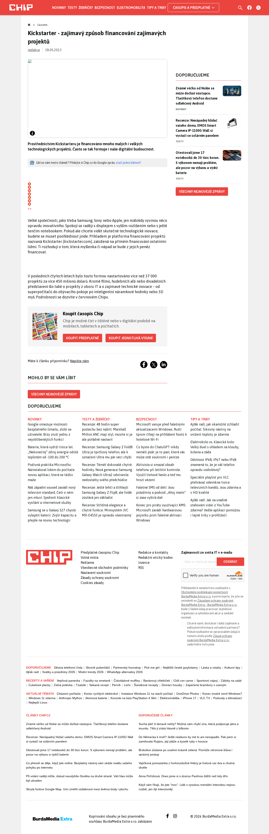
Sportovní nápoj (207, 680)
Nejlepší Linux (38, 702)
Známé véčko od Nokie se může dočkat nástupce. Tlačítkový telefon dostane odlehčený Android (197, 95)
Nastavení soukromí (96, 573)
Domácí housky (172, 685)
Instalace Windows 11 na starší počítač (147, 693)
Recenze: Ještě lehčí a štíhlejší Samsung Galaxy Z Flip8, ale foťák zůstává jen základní (107, 492)
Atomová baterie (96, 698)
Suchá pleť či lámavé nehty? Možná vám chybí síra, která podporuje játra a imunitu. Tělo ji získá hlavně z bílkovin (189, 726)
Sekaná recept (99, 685)
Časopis (42, 25)
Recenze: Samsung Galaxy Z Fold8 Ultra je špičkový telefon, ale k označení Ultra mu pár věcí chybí (107, 452)
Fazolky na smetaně (96, 680)
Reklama (87, 562)
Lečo (127, 685)
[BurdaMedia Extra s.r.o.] (49, 557)
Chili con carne (183, 680)
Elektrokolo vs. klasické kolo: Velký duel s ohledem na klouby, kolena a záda (214, 447)
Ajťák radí (32, 672)
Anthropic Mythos (70, 698)
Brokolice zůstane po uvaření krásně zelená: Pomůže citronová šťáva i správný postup (185, 752)
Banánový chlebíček (156, 680)
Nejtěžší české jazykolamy (180, 667)
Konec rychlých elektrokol (101, 693)
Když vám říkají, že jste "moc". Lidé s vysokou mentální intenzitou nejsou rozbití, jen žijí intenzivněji (187, 787)
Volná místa (89, 557)
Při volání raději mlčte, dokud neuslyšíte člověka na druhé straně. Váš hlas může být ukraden (79, 778)
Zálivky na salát (231, 680)
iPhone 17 (189, 698)
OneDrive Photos (187, 693)
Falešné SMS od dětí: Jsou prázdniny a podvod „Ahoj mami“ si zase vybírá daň (161, 492)
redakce (34, 50)
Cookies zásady (92, 583)
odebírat (230, 561)
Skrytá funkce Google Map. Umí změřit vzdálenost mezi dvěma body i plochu (77, 789)
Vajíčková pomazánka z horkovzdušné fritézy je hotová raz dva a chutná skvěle (187, 765)
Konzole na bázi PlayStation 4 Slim (134, 698)
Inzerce (144, 562)
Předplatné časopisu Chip (100, 552)
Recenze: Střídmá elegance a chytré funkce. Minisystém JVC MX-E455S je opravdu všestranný (106, 510)
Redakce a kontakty (153, 552)
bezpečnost (146, 419)
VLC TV (205, 698)
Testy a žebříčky (96, 419)
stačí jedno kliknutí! (128, 162)
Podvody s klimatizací (227, 698)
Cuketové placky (39, 685)
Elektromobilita (131, 7)
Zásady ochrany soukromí (100, 578)
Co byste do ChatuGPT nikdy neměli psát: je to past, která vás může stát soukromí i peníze (160, 452)
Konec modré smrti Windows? (222, 693)
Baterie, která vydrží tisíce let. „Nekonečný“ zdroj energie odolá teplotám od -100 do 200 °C (53, 452)
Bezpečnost (105, 7)
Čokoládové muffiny (127, 680)
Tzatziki (81, 685)
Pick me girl (152, 667)
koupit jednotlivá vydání (131, 338)
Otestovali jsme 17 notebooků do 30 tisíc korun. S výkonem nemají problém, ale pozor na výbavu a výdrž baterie (197, 163)
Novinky (59, 7)
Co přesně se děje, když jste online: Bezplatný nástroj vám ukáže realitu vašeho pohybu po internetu (79, 765)
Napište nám (79, 361)
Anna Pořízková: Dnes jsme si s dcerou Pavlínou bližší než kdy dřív (183, 776)
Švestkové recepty (146, 685)
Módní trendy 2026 (91, 672)
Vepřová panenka (68, 680)
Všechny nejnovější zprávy (54, 394)
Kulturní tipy (232, 667)
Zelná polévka (63, 685)
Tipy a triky (156, 7)
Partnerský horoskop (127, 667)
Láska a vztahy (211, 667)
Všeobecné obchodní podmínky (104, 567)
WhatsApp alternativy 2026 (125, 672)
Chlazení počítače (69, 693)
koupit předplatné (82, 338)
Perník (116, 685)
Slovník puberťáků (98, 667)
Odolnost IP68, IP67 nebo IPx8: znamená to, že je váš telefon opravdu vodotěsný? (213, 465)
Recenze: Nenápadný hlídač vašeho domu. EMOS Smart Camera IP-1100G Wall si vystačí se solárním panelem (197, 127)
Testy (72, 7)
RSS (141, 567)
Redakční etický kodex (155, 557)
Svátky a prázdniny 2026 (58, 672)
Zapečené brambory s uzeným (206, 685)
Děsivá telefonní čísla (68, 667)
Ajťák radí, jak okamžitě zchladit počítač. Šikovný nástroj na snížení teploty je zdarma (214, 429)
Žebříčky (86, 7)
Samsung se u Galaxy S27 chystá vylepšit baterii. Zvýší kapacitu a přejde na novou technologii (52, 515)
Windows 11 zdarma (42, 698)
